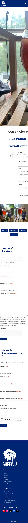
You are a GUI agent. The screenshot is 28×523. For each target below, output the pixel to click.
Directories (7, 475)
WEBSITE (4, 230)
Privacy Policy (8, 498)
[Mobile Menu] (26, 3)
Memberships (8, 481)
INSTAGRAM (13, 230)
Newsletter (7, 492)
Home (5, 473)
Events (6, 479)
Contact (6, 483)
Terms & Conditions (9, 500)
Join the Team (8, 496)
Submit (3, 339)
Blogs (5, 477)
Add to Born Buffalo (9, 494)
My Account (7, 502)
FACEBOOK (23, 230)
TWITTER (14, 234)
